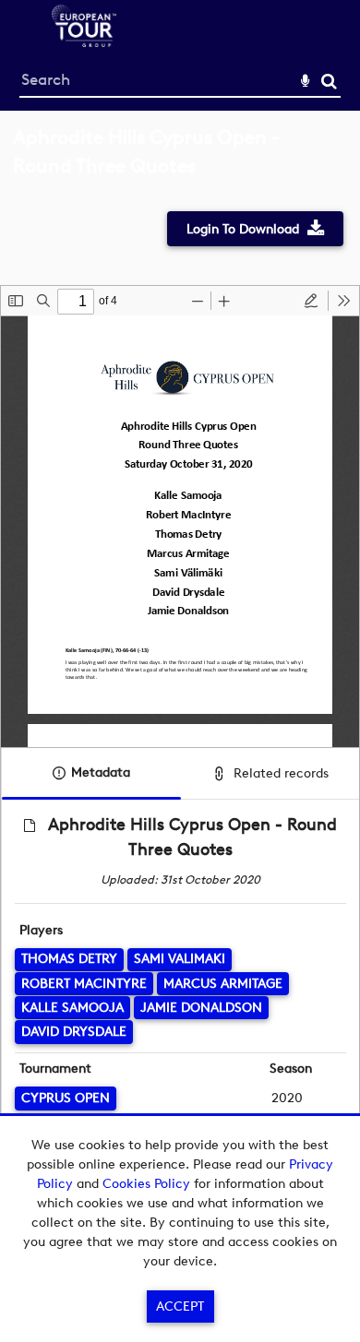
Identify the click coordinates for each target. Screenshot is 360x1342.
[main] (180, 670)
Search (329, 81)
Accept (180, 1306)
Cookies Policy (146, 1184)
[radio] (311, 301)
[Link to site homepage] (84, 42)
